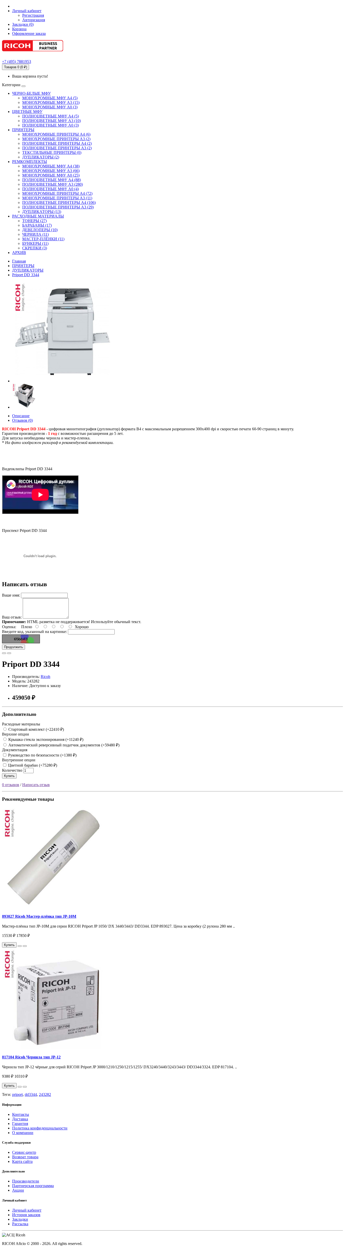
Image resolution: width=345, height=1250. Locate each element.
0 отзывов (10, 785)
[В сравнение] (9, 653)
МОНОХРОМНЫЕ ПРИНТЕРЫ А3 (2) (56, 139)
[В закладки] (4, 653)
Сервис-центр (24, 1152)
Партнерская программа (33, 1186)
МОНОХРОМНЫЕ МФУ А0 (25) (51, 175)
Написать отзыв (36, 785)
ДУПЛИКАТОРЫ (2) (40, 157)
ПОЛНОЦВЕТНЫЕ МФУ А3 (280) (52, 184)
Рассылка (20, 1224)
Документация (14, 750)
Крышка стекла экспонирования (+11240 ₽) (45, 739)
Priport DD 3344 (25, 275)
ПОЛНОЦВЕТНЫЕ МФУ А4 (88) (51, 180)
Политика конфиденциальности (39, 1128)
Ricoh (45, 676)
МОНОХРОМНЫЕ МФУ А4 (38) (51, 166)
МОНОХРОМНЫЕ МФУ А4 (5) (50, 98)
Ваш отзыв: (12, 617)
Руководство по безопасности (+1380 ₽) (42, 755)
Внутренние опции (18, 760)
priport (17, 1094)
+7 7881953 (16, 61)
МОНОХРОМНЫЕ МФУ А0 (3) (50, 107)
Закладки (20, 1219)
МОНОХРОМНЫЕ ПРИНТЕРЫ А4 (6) (56, 134)
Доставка (20, 1119)
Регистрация (33, 15)
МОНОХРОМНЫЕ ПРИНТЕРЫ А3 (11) (57, 198)
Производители (25, 1181)
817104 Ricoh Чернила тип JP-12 (31, 1057)
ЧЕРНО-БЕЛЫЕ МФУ (31, 93)
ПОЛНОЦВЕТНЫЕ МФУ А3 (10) (51, 121)
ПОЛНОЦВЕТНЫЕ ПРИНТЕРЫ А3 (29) (58, 207)
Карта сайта (22, 1161)
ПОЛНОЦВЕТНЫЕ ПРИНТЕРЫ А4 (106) (59, 202)
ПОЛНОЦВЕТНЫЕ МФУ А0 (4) (50, 189)
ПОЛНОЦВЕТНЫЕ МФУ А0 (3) (50, 125)
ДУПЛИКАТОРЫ (27, 270)
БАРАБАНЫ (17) (37, 225)
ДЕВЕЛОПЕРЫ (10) (40, 230)
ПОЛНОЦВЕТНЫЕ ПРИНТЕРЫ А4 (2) (57, 143)
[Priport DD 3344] (62, 381)
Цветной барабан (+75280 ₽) (32, 765)
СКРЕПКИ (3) (34, 248)
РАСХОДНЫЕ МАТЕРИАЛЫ (38, 216)
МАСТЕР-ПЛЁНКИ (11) (43, 239)
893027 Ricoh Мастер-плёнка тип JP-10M (39, 916)
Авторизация (33, 20)
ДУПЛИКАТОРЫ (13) (41, 211)
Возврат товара (25, 1157)
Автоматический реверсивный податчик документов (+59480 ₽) (63, 745)
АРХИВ (19, 252)
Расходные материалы (21, 724)
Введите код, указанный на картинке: (34, 631)
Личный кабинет (26, 1210)
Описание (21, 416)
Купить (9, 776)
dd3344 (31, 1094)
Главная (19, 261)
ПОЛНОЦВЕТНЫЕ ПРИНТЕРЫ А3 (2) (57, 148)
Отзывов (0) (22, 420)
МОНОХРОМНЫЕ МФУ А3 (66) (51, 171)
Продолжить (13, 647)
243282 (45, 1094)
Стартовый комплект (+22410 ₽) (35, 729)
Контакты (20, 1114)
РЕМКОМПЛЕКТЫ (29, 161)
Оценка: (9, 627)
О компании (22, 1132)
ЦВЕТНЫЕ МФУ (27, 111)
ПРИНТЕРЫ (23, 130)
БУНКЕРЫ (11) (35, 243)
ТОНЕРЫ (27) (34, 221)
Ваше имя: (11, 595)
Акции (18, 1190)
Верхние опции (15, 734)
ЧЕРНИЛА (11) (35, 234)
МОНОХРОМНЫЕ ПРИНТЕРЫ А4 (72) (57, 193)
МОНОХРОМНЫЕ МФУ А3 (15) (51, 102)
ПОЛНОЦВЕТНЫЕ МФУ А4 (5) (50, 116)
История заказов (26, 1215)
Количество (12, 770)
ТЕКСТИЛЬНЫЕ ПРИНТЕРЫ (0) (51, 152)
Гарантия (20, 1123)
